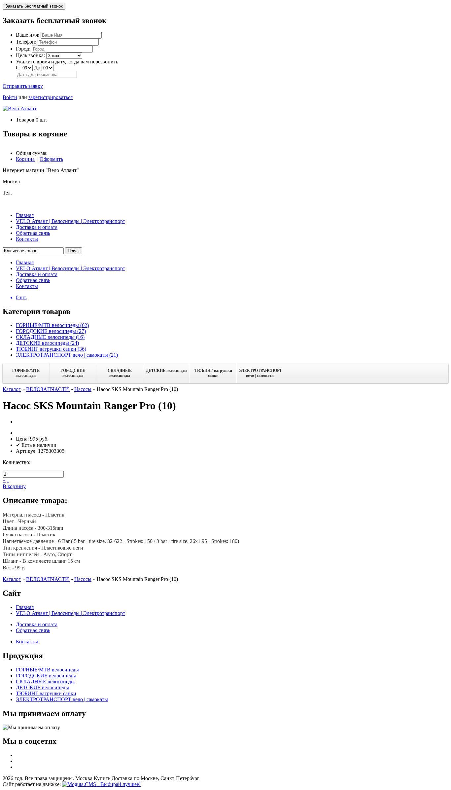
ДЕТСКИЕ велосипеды (166, 370)
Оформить (51, 159)
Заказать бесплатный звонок (34, 6)
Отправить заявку (23, 86)
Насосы (82, 389)
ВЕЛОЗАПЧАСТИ (48, 389)
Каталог (12, 389)
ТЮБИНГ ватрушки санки (213, 373)
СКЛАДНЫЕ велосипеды (120, 373)
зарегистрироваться (50, 97)
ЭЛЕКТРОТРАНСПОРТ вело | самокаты (260, 373)
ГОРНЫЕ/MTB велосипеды (26, 373)
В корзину (14, 486)
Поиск (74, 250)
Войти (10, 97)
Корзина (25, 159)
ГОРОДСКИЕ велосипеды (72, 373)
